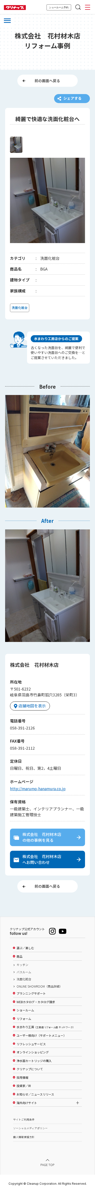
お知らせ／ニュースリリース (35, 1094)
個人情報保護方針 (24, 1137)
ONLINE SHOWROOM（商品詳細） (39, 986)
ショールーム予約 (58, 7)
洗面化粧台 (24, 979)
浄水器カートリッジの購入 (34, 1061)
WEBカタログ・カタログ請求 (36, 1002)
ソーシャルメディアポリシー (30, 1128)
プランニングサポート (31, 993)
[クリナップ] (15, 7)
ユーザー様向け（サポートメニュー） (41, 1035)
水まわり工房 (45, 1027)
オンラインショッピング (33, 1052)
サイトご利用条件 (24, 1119)
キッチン (22, 965)
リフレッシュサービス (31, 1044)
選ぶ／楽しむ (25, 948)
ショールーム (25, 1010)
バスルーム (24, 972)
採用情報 (22, 1077)
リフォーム (24, 1019)
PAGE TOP (47, 1165)
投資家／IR (24, 1086)
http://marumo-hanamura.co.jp (38, 788)
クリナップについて (30, 1069)
